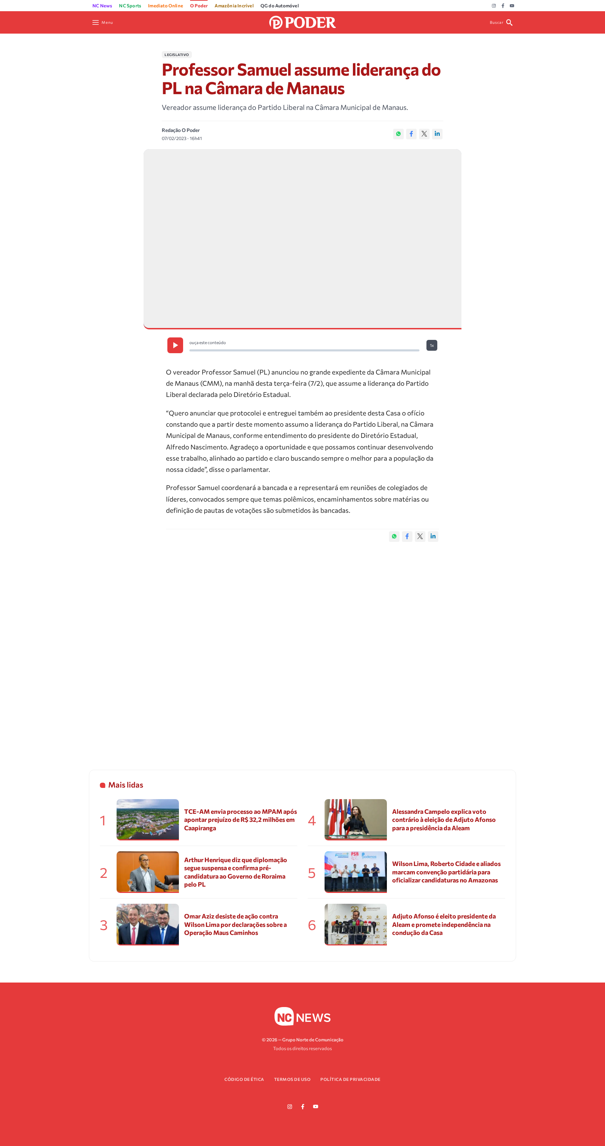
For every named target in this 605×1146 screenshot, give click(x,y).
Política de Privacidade (350, 1079)
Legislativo (177, 55)
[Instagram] (494, 6)
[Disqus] (302, 648)
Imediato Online (165, 5)
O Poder (199, 5)
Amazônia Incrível (234, 5)
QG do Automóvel (279, 5)
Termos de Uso (292, 1079)
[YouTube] (512, 6)
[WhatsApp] (398, 134)
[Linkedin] (437, 134)
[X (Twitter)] (424, 134)
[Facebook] (503, 6)
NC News (102, 5)
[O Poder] (302, 21)
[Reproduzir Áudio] (175, 345)
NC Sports (130, 5)
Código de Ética (244, 1079)
